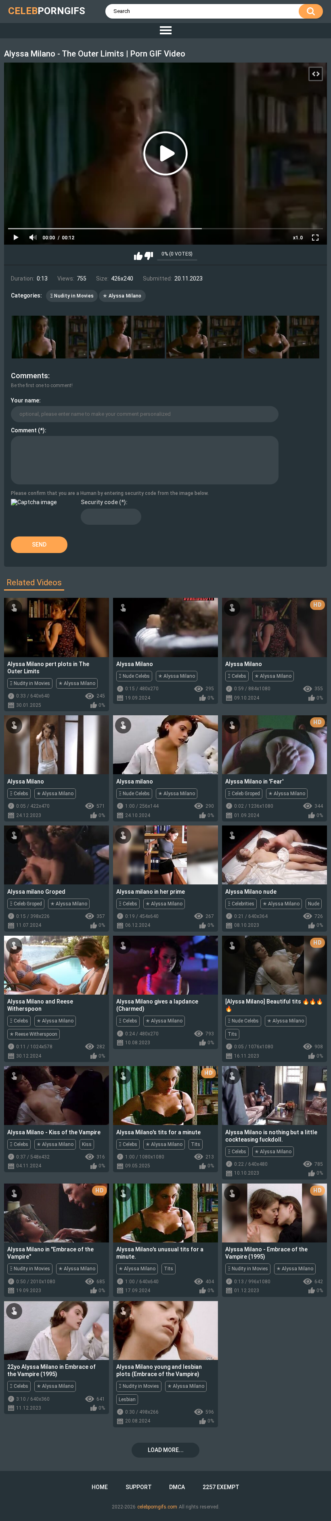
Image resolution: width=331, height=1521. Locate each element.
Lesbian (127, 1399)
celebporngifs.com (157, 1507)
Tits (232, 1034)
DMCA (177, 1487)
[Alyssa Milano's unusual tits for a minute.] (165, 1213)
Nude (313, 904)
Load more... (166, 1450)
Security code (99, 502)
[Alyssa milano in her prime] (165, 854)
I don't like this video (149, 256)
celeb (46, 11)
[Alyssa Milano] (165, 627)
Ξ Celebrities (241, 904)
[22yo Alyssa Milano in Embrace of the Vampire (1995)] (56, 1330)
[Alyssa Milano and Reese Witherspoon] (56, 965)
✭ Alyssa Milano (122, 296)
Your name (25, 400)
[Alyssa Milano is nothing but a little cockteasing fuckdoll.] (274, 1095)
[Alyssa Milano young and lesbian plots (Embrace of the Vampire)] (165, 1330)
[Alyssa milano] (165, 744)
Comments (29, 375)
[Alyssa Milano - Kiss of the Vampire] (56, 1095)
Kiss (87, 1144)
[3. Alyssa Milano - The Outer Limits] (204, 337)
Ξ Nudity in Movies (72, 296)
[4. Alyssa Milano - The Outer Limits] (282, 337)
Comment (24, 430)
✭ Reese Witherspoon (33, 1034)
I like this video (138, 256)
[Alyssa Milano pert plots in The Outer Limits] (56, 627)
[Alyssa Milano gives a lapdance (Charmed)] (165, 965)
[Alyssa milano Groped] (56, 854)
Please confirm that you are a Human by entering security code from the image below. (110, 493)
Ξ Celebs (237, 676)
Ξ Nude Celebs (134, 676)
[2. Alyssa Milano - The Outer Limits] (127, 337)
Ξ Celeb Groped (244, 793)
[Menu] (165, 30)
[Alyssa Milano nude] (274, 854)
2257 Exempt (221, 1487)
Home (100, 1487)
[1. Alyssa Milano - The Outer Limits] (49, 337)
